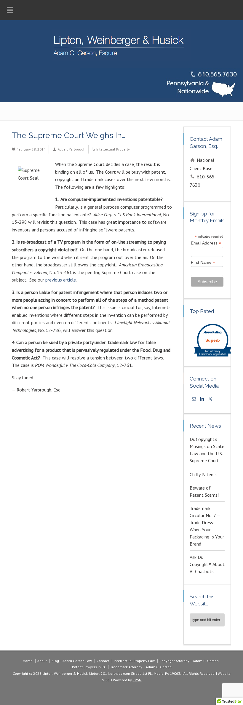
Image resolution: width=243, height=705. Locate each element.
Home (28, 660)
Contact (103, 660)
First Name (203, 262)
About (42, 660)
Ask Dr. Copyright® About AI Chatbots (207, 564)
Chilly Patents (204, 474)
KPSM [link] (137, 680)
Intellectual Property (113, 149)
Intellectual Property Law (134, 660)
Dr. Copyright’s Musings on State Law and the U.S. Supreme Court (207, 449)
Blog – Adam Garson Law (72, 660)
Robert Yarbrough (71, 149)
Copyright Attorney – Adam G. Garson (189, 660)
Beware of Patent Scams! (204, 491)
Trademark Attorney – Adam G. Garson (141, 667)
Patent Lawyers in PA (88, 667)
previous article (60, 280)
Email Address (206, 243)
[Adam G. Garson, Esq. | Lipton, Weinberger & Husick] (121, 60)
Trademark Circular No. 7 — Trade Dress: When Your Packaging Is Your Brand (207, 526)
